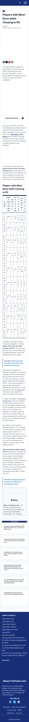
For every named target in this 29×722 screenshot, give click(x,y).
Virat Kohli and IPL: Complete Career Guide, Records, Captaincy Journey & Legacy (13, 554)
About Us (19, 713)
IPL (4, 11)
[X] (6, 62)
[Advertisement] (14, 45)
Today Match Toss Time (9, 629)
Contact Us (10, 713)
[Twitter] (14, 701)
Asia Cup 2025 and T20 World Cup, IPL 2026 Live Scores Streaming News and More (14, 640)
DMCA (20, 710)
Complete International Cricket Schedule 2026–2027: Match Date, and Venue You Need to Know (14, 528)
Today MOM (6, 632)
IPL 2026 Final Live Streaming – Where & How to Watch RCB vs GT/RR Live (14, 654)
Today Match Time (8, 621)
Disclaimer (6, 707)
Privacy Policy (11, 710)
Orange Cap (21, 390)
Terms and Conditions (19, 707)
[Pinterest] (9, 62)
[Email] (12, 62)
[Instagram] (18, 701)
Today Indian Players (8, 624)
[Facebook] (4, 62)
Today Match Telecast (9, 627)
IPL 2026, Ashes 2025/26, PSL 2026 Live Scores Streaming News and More (13, 648)
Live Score (5, 660)
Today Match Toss (8, 619)
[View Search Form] (19, 3)
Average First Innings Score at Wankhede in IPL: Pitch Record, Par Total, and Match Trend (14, 541)
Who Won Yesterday (8, 635)
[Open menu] (25, 2)
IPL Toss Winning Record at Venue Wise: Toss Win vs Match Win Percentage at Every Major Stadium (14, 581)
